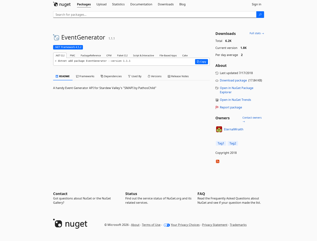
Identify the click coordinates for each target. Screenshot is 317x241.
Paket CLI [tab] (122, 55)
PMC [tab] (72, 55)
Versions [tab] (156, 76)
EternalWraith (233, 129)
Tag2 (232, 143)
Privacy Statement (214, 225)
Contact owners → (252, 119)
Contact (60, 193)
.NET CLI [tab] (59, 55)
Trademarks (238, 225)
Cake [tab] (185, 55)
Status (131, 193)
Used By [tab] (136, 76)
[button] (201, 61)
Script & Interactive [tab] (143, 55)
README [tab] (64, 76)
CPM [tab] (109, 55)
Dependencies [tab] (112, 76)
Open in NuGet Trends (235, 100)
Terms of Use (151, 225)
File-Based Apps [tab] (168, 55)
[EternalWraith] (219, 129)
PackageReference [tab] (91, 55)
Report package (231, 107)
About (135, 225)
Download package (233, 80)
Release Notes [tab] (179, 76)
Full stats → (257, 33)
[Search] (260, 14)
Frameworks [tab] (86, 76)
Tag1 (221, 143)
